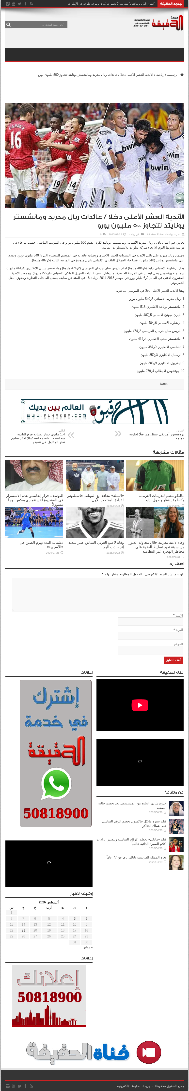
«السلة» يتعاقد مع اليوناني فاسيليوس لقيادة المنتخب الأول (95, 497)
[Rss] (31, 4)
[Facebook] (25, 4)
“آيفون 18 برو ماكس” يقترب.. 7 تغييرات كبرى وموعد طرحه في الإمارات (111, 3)
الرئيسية (173, 75)
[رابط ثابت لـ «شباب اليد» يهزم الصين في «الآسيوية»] (34, 537)
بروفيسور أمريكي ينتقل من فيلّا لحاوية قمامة (156, 434)
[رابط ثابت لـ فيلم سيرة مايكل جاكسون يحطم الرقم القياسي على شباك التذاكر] (176, 833)
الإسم (179, 615)
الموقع (178, 644)
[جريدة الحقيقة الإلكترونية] (158, 28)
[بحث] (8, 24)
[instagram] (7, 4)
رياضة (160, 75)
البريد (179, 630)
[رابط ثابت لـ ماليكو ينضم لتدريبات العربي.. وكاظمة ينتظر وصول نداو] (155, 490)
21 (23, 930)
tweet (164, 384)
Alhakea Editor (155, 234)
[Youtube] (13, 4)
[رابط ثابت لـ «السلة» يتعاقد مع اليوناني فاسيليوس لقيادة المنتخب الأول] (95, 490)
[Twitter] (19, 4)
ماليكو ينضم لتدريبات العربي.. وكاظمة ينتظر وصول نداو (161, 497)
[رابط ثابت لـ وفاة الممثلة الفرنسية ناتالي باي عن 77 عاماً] (176, 869)
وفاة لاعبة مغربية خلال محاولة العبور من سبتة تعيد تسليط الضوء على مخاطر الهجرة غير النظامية (156, 546)
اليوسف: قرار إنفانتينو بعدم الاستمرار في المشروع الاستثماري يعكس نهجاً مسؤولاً (34, 500)
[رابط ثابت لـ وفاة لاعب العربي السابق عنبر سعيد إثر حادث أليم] (95, 537)
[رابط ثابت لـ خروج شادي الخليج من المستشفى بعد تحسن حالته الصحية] (176, 815)
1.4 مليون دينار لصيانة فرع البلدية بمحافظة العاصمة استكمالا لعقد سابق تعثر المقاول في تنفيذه (38, 436)
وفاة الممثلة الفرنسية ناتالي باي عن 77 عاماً (136, 857)
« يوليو (88, 947)
